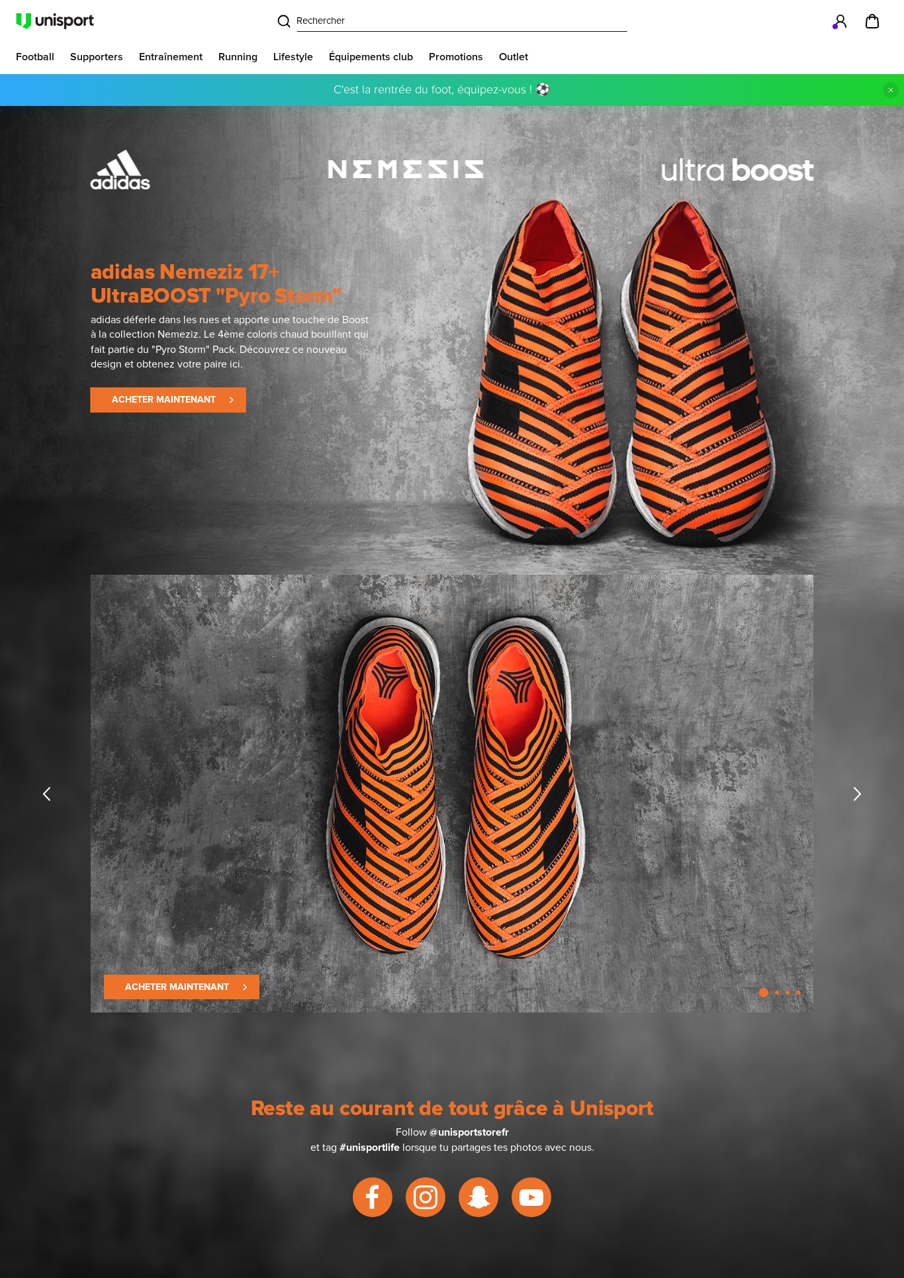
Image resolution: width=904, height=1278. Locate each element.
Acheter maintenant (164, 400)
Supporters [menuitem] (96, 57)
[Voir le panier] (872, 21)
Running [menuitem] (237, 57)
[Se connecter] (840, 21)
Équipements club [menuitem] (371, 57)
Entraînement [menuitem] (171, 57)
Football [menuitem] (35, 57)
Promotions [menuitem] (456, 57)
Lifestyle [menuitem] (293, 57)
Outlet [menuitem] (513, 57)
